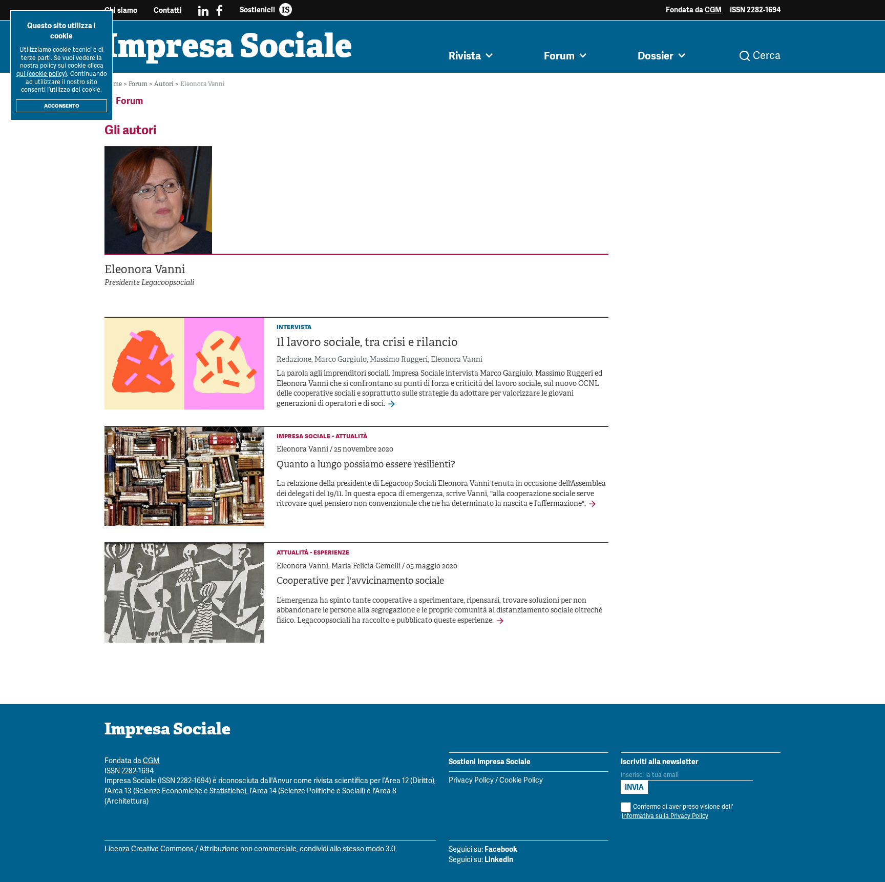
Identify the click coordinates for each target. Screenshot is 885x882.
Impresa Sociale (228, 49)
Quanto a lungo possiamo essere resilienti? (366, 465)
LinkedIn (498, 859)
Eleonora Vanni (456, 360)
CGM (713, 9)
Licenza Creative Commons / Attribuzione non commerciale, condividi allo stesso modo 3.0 (249, 849)
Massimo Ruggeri (399, 360)
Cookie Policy (521, 780)
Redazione (294, 360)
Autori (164, 84)
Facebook (500, 849)
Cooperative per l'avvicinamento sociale (360, 581)
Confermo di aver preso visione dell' (677, 811)
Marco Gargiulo (340, 360)
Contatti (168, 10)
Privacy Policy (471, 780)
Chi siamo (120, 10)
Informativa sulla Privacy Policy (665, 816)
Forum (139, 84)
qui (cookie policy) (41, 74)
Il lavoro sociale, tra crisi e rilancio (367, 343)
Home (113, 84)
